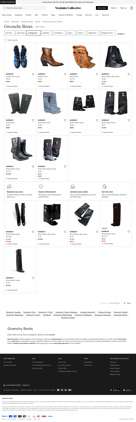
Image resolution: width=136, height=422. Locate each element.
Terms (35, 390)
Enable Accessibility (8, 2)
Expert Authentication (47, 191)
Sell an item (102, 8)
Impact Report (115, 368)
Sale (96, 15)
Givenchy (15, 21)
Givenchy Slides (68, 317)
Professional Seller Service (67, 371)
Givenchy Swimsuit (103, 315)
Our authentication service (41, 365)
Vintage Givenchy (87, 312)
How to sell (62, 362)
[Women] (33, 15)
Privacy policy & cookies (47, 390)
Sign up (123, 8)
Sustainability (114, 365)
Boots (37, 21)
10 (124, 303)
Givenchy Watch (121, 312)
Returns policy (37, 368)
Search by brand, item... (15, 8)
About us (113, 362)
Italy (39, 419)
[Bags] (57, 15)
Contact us (88, 365)
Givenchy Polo (29, 312)
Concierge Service (9, 365)
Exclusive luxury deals (79, 191)
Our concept (7, 362)
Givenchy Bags (104, 312)
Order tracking (37, 362)
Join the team (115, 371)
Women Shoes (27, 21)
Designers (18, 15)
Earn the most (107, 191)
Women (28, 15)
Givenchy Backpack (14, 315)
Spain (35, 419)
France (4, 419)
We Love (88, 15)
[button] (131, 7)
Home (6, 21)
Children (45, 15)
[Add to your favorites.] (33, 74)
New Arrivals (6, 15)
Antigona (47, 315)
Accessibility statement (11, 390)
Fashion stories (115, 374)
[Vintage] (84, 15)
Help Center (88, 362)
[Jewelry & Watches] (74, 15)
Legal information (26, 390)
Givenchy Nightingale (63, 315)
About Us (105, 15)
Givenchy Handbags (83, 315)
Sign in (114, 8)
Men (36, 15)
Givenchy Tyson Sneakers (66, 312)
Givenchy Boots (120, 315)
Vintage (79, 15)
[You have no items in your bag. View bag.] (131, 7)
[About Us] (110, 15)
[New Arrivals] (13, 15)
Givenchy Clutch (33, 315)
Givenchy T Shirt (45, 312)
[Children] (49, 15)
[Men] (40, 15)
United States (21, 419)
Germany (29, 419)
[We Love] (93, 15)
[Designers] (24, 15)
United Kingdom (11, 419)
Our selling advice (64, 365)
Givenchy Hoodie (13, 312)
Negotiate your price (15, 191)
